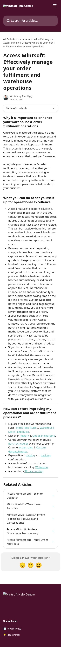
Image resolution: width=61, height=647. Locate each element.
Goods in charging (43, 435)
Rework (24, 435)
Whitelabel (41, 467)
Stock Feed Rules (26, 427)
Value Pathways (42, 39)
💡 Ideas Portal (11, 634)
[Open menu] (55, 6)
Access (26, 39)
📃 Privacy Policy (12, 628)
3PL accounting (33, 471)
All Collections (11, 39)
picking (30, 455)
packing (46, 455)
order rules (26, 447)
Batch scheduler (18, 443)
